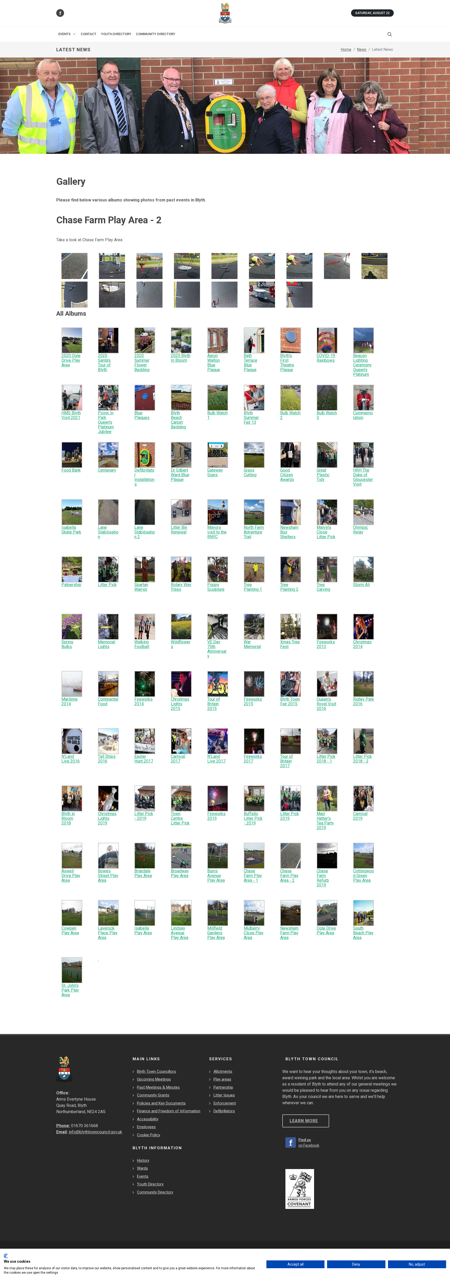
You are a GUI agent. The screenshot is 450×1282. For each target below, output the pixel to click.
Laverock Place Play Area (107, 933)
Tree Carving (323, 587)
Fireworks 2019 (216, 816)
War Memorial (252, 644)
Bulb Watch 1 (217, 415)
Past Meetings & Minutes (158, 1087)
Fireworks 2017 (253, 759)
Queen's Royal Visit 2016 (326, 704)
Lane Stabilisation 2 (144, 532)
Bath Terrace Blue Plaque (250, 362)
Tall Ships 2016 (107, 759)
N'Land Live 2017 (216, 759)
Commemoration (363, 415)
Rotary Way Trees (181, 587)
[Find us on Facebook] (60, 13)
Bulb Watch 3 (327, 415)
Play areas (222, 1079)
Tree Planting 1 (253, 587)
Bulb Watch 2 (290, 415)
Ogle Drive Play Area (326, 930)
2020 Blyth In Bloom (180, 358)
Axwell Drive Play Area (70, 875)
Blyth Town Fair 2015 (290, 701)
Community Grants (153, 1095)
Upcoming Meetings (154, 1079)
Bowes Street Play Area (108, 875)
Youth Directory (150, 1184)
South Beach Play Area (363, 933)
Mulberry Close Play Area (254, 933)
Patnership (71, 584)
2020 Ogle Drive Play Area (70, 360)
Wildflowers (180, 644)
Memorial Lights (106, 644)
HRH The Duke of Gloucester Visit (363, 477)
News (361, 49)
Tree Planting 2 (289, 587)
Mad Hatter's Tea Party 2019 (325, 820)
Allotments (223, 1071)
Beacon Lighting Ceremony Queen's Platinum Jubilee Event (362, 369)
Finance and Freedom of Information (168, 1111)
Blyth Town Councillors (156, 1071)
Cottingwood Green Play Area (363, 875)
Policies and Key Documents (161, 1103)
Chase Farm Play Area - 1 (253, 875)
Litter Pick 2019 (289, 816)
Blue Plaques (141, 415)
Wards (142, 1168)
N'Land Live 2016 (70, 759)
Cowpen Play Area (70, 930)
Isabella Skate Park (71, 530)
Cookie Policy (148, 1135)
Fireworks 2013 (326, 644)
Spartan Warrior (141, 587)
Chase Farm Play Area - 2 (289, 875)
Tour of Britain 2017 (286, 761)
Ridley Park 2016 (363, 701)
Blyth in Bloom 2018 (68, 818)
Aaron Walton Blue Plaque (213, 362)
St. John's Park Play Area (70, 990)
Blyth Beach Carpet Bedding (178, 419)
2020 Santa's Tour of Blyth (104, 362)
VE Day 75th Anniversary (217, 648)
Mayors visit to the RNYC (217, 532)
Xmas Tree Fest (290, 644)
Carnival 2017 (178, 759)
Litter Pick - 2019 (143, 816)
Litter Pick (107, 584)
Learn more (304, 1120)
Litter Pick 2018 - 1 (326, 759)
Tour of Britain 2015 (213, 704)
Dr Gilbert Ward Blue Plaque (180, 475)
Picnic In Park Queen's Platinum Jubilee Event (106, 424)
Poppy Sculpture (215, 587)
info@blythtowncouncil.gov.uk (95, 1131)
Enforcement (225, 1103)
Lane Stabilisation (108, 532)
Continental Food (108, 701)
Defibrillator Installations (144, 477)
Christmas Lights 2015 (180, 704)
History (143, 1160)
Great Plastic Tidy (323, 475)
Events (142, 1176)
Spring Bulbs (67, 644)
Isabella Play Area (143, 930)
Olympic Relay (360, 530)
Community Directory (155, 1192)
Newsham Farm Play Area (289, 933)
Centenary (107, 470)
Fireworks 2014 (143, 701)
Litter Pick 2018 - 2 (362, 759)
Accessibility (147, 1119)
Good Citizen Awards (287, 475)
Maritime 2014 (69, 701)
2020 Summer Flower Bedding (141, 362)
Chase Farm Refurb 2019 (323, 877)
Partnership (223, 1087)
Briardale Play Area (143, 873)
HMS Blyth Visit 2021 (71, 415)
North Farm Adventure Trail (254, 532)
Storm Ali (361, 584)
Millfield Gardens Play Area (216, 933)
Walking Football (141, 644)
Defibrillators (224, 1111)
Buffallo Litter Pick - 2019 (253, 818)
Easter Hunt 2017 (143, 759)
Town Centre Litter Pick (180, 818)
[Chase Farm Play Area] (74, 265)
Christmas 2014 (362, 644)
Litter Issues (224, 1095)
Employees (146, 1127)
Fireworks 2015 (253, 701)
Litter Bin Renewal (179, 530)
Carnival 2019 (360, 816)
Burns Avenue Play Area (216, 875)
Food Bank (71, 470)
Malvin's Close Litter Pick (326, 532)
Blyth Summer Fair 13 (251, 417)
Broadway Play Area (180, 873)
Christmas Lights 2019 (107, 818)
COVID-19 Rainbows (326, 358)
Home (346, 49)
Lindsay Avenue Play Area (179, 933)
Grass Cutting (250, 472)
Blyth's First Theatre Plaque (287, 362)
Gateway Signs (215, 472)
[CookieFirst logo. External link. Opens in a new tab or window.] (6, 1256)
